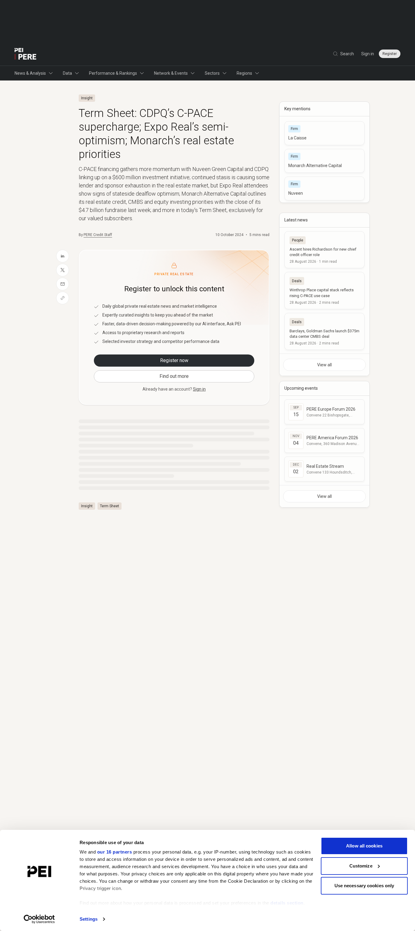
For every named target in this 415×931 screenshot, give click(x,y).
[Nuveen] (324, 188)
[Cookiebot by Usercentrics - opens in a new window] (39, 919)
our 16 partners (114, 851)
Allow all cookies (364, 845)
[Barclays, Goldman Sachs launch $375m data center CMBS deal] (324, 331)
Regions (244, 73)
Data (67, 73)
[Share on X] (62, 270)
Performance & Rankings (113, 73)
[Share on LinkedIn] (62, 256)
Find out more (174, 376)
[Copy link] (62, 298)
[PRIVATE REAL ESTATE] (25, 54)
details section (287, 902)
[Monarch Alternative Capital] (324, 161)
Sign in (367, 53)
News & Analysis (30, 73)
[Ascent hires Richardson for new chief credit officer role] (324, 249)
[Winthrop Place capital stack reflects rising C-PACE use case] (324, 290)
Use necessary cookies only (364, 885)
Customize (360, 865)
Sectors (212, 73)
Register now (174, 360)
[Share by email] (62, 284)
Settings (89, 919)
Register (389, 54)
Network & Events (171, 73)
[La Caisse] (324, 133)
